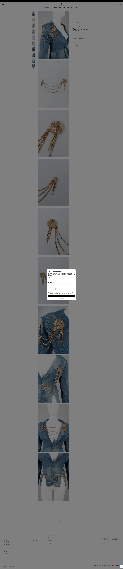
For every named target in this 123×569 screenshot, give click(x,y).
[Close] (75, 269)
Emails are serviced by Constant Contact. (66, 293)
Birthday (49, 287)
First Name (50, 282)
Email (49, 277)
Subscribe (61, 296)
